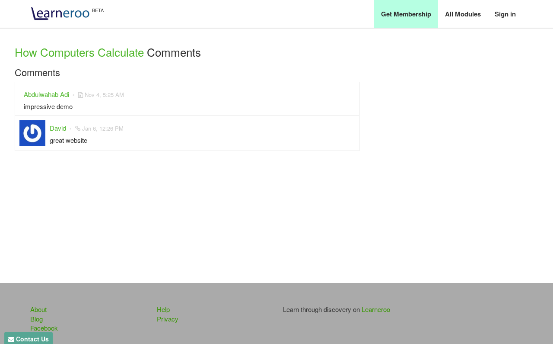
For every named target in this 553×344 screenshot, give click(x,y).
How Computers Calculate (79, 52)
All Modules (463, 14)
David (58, 127)
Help (163, 309)
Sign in (505, 14)
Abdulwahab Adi (46, 94)
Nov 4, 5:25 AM (104, 94)
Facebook (44, 327)
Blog (36, 318)
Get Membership (406, 14)
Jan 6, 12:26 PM (103, 128)
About (38, 309)
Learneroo (376, 309)
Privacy (167, 318)
